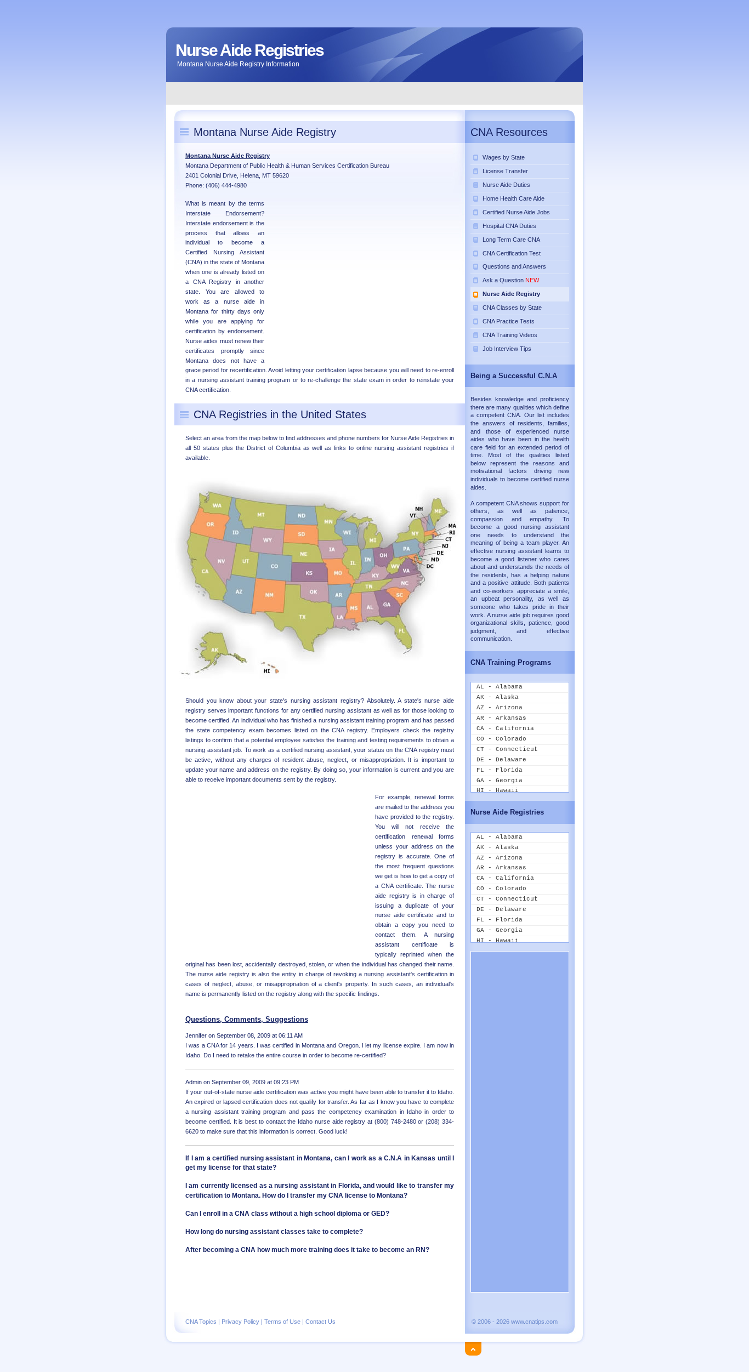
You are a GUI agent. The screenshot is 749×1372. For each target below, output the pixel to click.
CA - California (505, 728)
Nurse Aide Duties (506, 184)
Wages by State (504, 157)
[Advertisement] (375, 93)
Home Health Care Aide (513, 198)
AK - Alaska (497, 697)
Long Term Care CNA (511, 239)
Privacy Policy (240, 1321)
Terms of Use (282, 1321)
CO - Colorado (501, 739)
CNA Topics (201, 1321)
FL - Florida (499, 770)
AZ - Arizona (499, 707)
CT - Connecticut (507, 749)
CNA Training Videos (510, 335)
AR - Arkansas (501, 718)
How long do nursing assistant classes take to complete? (274, 1232)
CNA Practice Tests (509, 321)
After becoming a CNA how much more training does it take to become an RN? (307, 1250)
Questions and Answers (514, 266)
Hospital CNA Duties (509, 226)
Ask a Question (511, 280)
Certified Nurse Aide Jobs (516, 212)
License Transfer (505, 171)
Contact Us (320, 1321)
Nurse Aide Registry (511, 294)
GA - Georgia (499, 780)
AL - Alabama (499, 687)
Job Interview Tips (507, 348)
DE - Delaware (501, 759)
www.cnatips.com (534, 1321)
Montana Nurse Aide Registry (227, 155)
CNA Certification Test (512, 253)
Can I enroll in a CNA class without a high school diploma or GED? (287, 1213)
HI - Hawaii (497, 790)
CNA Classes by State (512, 307)
